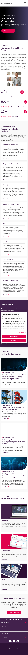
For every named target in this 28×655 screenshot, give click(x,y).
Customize (13, 340)
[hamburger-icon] (25, 3)
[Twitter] (17, 641)
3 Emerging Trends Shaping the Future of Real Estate (13, 408)
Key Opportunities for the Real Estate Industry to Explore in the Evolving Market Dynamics (13, 476)
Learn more (5, 158)
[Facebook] (14, 641)
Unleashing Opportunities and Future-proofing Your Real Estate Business (13, 442)
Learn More (5, 386)
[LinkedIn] (10, 641)
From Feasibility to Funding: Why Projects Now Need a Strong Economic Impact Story (14, 377)
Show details (20, 332)
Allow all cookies (14, 336)
